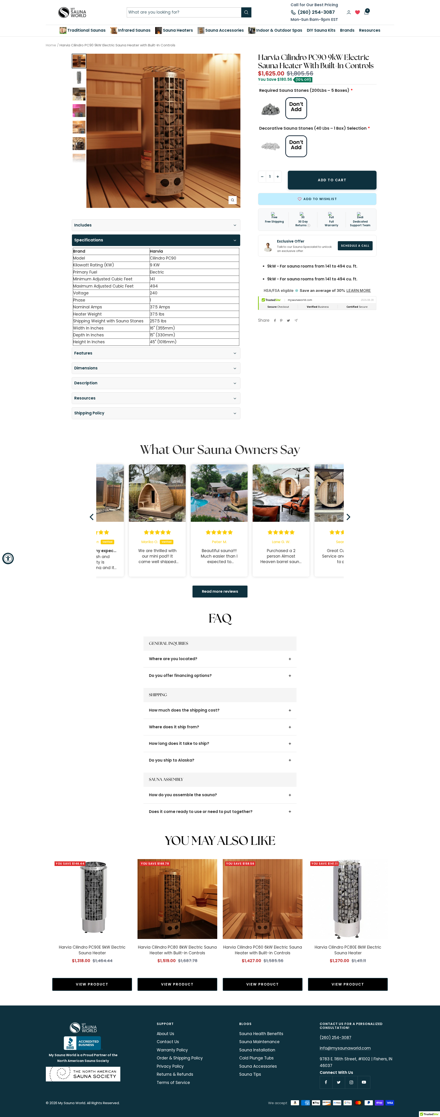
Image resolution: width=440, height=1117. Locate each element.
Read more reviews (220, 591)
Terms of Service (173, 1082)
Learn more (358, 290)
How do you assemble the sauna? (183, 795)
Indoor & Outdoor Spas (278, 30)
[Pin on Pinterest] (281, 320)
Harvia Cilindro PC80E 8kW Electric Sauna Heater (348, 950)
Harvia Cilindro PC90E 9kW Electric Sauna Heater (92, 950)
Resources (85, 398)
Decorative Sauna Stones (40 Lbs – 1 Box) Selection (313, 128)
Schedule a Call (355, 246)
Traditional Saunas (86, 30)
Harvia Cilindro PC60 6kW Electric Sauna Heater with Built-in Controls (262, 950)
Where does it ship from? (174, 727)
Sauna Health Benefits (261, 1033)
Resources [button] (369, 30)
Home (51, 45)
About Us (165, 1033)
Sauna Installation (257, 1050)
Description (85, 383)
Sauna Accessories (224, 30)
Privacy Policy (170, 1066)
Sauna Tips (250, 1074)
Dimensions (86, 368)
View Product (92, 984)
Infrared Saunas (134, 30)
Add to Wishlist (320, 199)
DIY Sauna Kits (321, 30)
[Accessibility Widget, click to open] (8, 558)
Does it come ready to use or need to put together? (201, 811)
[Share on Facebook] (275, 320)
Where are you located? (173, 659)
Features (83, 353)
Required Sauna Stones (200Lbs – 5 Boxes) (304, 90)
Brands (347, 30)
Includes (83, 225)
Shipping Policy (89, 413)
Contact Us (168, 1041)
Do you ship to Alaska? (171, 760)
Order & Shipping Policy (180, 1058)
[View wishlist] (357, 13)
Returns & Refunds (175, 1074)
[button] (93, 517)
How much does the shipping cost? (184, 710)
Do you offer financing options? (180, 675)
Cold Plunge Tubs (256, 1058)
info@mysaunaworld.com (345, 1048)
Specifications (88, 240)
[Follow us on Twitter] (338, 1082)
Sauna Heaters (177, 30)
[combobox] (184, 12)
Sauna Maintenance (259, 1041)
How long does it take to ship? (179, 743)
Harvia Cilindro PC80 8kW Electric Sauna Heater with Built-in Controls (177, 950)
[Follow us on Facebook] (326, 1082)
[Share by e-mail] (295, 320)
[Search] (246, 12)
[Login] (349, 12)
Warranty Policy (172, 1050)
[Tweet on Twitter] (288, 320)
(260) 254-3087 (316, 12)
